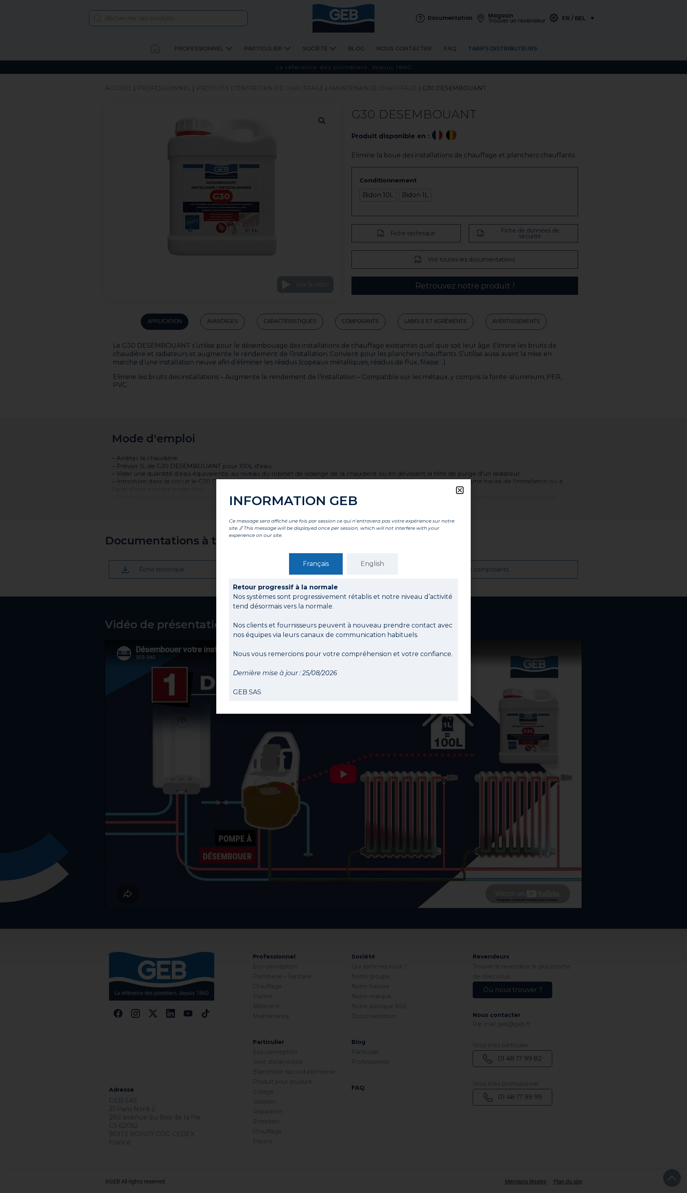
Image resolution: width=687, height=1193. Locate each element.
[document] (343, 596)
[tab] (316, 564)
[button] (460, 490)
